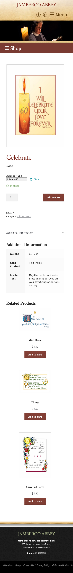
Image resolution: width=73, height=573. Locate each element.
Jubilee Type (14, 175)
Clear (37, 179)
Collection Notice (60, 565)
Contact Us (28, 565)
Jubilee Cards (24, 216)
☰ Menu (58, 14)
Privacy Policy (42, 565)
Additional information (19, 232)
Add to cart (53, 197)
